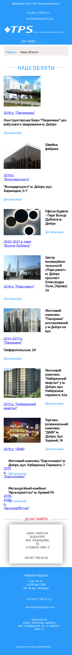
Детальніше (13, 133)
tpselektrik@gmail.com (40, 607)
